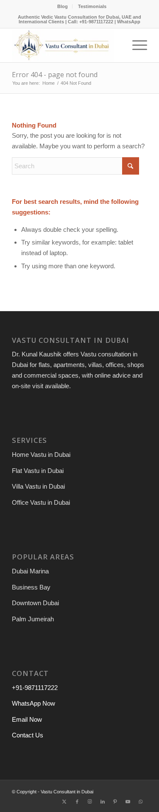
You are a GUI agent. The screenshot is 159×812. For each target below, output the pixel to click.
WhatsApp (128, 21)
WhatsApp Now (33, 703)
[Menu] (135, 45)
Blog (62, 6)
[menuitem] (63, 6)
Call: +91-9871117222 (90, 21)
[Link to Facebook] (77, 801)
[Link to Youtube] (128, 801)
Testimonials (92, 6)
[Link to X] (64, 801)
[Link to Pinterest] (115, 801)
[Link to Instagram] (90, 801)
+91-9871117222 (35, 687)
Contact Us (27, 735)
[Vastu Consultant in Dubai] (66, 45)
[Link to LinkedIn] (102, 801)
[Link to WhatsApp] (140, 801)
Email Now (27, 719)
